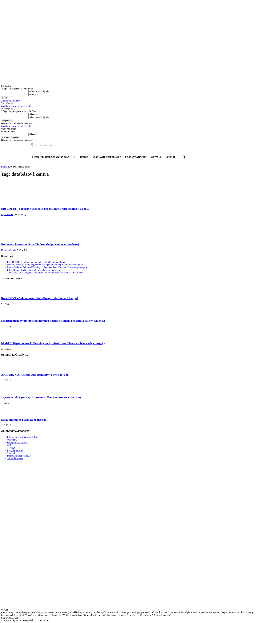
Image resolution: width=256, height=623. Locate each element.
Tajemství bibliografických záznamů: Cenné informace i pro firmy (41, 397)
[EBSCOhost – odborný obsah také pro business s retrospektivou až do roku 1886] (25, 203)
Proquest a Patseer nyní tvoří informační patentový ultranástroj (40, 244)
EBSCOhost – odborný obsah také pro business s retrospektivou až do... (45, 208)
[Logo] (12, 156)
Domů (4, 166)
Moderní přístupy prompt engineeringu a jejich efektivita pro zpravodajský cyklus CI (46, 264)
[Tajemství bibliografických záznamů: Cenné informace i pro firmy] (8, 391)
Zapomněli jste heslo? (11, 100)
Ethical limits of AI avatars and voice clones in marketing (33, 270)
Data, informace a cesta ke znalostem (23, 419)
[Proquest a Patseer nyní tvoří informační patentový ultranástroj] (25, 239)
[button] (183, 157)
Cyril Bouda (7, 214)
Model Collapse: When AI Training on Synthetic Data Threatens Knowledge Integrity (47, 267)
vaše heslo (33, 94)
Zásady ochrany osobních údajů (16, 106)
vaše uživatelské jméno (39, 91)
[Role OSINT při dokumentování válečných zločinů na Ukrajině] (8, 292)
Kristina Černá (8, 250)
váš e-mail (33, 114)
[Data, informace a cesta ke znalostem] (8, 414)
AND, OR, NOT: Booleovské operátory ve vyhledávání (34, 374)
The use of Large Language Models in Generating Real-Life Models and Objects (45, 272)
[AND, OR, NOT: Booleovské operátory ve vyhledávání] (8, 369)
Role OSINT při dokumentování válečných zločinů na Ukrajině (37, 262)
